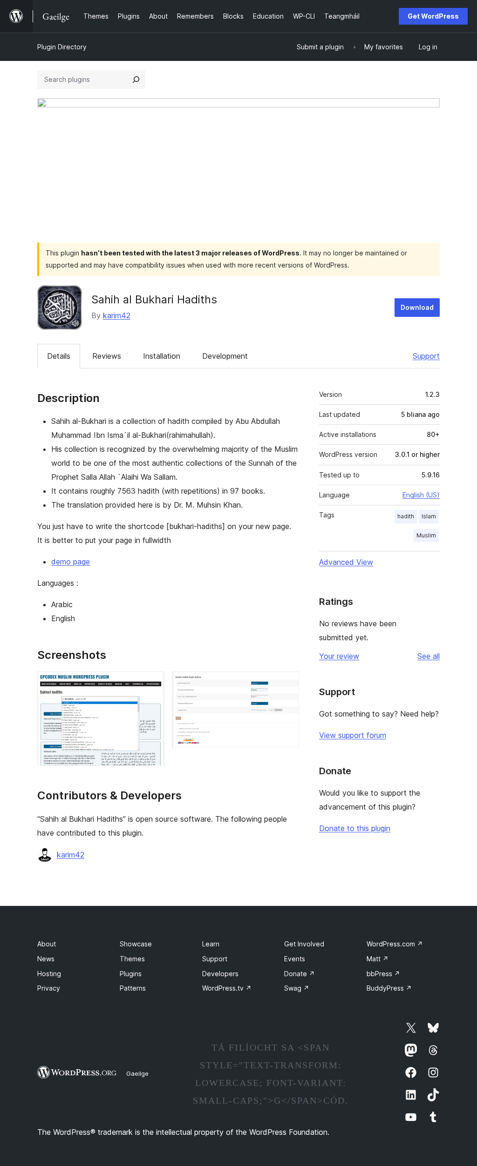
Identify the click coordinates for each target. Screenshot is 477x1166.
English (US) (421, 495)
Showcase (136, 944)
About (46, 944)
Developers (220, 974)
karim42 (116, 315)
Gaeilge (137, 1073)
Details (58, 356)
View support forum (352, 735)
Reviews (106, 356)
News (46, 959)
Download (417, 307)
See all (428, 656)
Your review (339, 656)
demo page (70, 561)
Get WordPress (433, 16)
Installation (161, 356)
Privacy (48, 988)
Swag (296, 988)
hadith (405, 516)
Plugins (131, 974)
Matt (377, 959)
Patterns (133, 988)
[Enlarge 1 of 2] (152, 684)
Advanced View (346, 562)
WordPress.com (395, 944)
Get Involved (304, 944)
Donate (299, 974)
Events (294, 959)
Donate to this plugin (354, 828)
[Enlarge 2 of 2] (286, 684)
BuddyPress (389, 988)
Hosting (49, 974)
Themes (132, 959)
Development (225, 356)
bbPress (383, 974)
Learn (210, 944)
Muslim (426, 535)
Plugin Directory (62, 47)
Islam (429, 516)
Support (426, 356)
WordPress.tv (227, 988)
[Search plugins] (136, 79)
